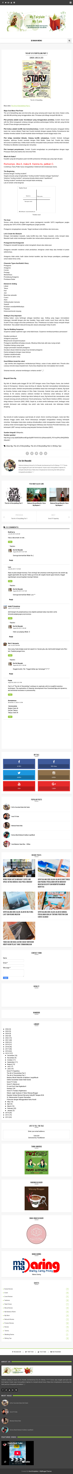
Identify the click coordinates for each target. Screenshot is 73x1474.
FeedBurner (41, 1138)
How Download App (50, 688)
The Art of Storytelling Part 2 (41, 446)
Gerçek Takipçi (13, 710)
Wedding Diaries (9, 1334)
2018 (7, 1047)
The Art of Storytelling (21, 446)
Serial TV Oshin (15, 816)
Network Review (9, 1319)
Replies (12, 546)
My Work (7, 1315)
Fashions (7, 1300)
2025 (7, 1031)
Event (6, 1292)
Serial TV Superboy (13, 1071)
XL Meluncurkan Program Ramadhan (19, 1097)
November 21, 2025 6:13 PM (15, 702)
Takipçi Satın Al (13, 713)
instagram (56, 1352)
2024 (7, 1033)
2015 (7, 1053)
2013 (7, 1115)
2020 (7, 1042)
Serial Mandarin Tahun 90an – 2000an (20, 844)
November (11, 1058)
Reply (10, 541)
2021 (7, 1040)
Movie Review (8, 1308)
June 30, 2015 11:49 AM (14, 569)
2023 (7, 1036)
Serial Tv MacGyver (13, 1084)
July (8, 1066)
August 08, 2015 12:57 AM (20, 551)
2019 (7, 1044)
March (9, 1106)
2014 (7, 1113)
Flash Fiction (8, 1304)
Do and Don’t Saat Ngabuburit (16, 1086)
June (9, 1069)
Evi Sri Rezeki (18, 550)
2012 (7, 1117)
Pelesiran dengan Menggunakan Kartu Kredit (21, 1099)
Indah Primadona (14, 606)
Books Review (8, 1289)
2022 (7, 1038)
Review (6, 1327)
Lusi (9, 567)
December (11, 1055)
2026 (7, 1029)
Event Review (8, 1296)
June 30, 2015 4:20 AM (14, 534)
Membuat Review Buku (16, 826)
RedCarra (11, 532)
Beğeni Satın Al (13, 708)
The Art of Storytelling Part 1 (20, 106)
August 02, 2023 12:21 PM (15, 682)
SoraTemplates (33, 1471)
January (10, 1110)
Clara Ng (9, 446)
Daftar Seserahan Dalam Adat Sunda (20, 807)
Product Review (9, 1323)
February (10, 1108)
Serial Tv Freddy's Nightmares (17, 1091)
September (11, 1062)
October (10, 1060)
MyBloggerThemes (46, 1471)
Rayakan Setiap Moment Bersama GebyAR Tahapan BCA (25, 1095)
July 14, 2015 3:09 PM (13, 645)
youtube (43, 1352)
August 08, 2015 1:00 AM (19, 628)
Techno (6, 1330)
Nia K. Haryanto (13, 643)
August (9, 1064)
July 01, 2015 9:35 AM (13, 608)
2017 (7, 1049)
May (8, 1102)
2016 (7, 1051)
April (9, 1104)
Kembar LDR (11, 1088)
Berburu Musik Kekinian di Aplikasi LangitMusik (23, 835)
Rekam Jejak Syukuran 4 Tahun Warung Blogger (22, 1093)
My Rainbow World (9, 1311)
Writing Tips (56, 446)
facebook (17, 1352)
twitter (30, 1352)
